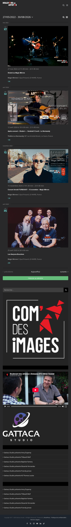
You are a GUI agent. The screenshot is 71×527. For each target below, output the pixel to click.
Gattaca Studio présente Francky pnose (17, 471)
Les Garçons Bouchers (16, 254)
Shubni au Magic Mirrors (16, 73)
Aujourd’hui (35, 272)
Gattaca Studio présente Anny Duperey (17, 453)
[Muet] (63, 406)
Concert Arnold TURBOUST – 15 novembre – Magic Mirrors (28, 190)
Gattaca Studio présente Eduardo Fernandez (19, 466)
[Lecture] (5, 406)
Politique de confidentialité (58, 517)
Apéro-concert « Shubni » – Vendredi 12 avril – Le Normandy (29, 131)
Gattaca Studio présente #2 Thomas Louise (19, 476)
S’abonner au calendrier (35, 278)
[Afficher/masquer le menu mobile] (67, 5)
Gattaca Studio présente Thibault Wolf (17, 457)
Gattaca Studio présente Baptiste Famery (18, 462)
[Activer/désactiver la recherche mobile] (63, 5)
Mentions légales (35, 519)
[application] (35, 390)
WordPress (47, 517)
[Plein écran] (66, 406)
